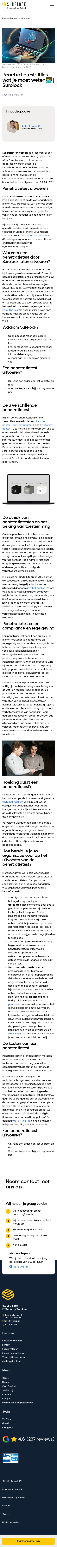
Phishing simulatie (11, 1361)
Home (5, 18)
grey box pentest (22, 425)
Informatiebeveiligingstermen (17, 1402)
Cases (5, 1377)
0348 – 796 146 (16, 1033)
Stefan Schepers (30, 64)
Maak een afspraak (28, 1541)
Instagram (7, 1427)
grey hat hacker (35, 588)
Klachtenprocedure (10, 1522)
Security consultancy (13, 1353)
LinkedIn (6, 1423)
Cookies (6, 1514)
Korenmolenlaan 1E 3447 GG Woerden (13, 1316)
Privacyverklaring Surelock (14, 1497)
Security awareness (12, 1340)
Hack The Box (10, 310)
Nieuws (13, 18)
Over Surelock (9, 1386)
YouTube (7, 1419)
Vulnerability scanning (13, 1357)
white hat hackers (12, 802)
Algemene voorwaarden (13, 1489)
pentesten (14, 1004)
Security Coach (10, 1348)
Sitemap (6, 1506)
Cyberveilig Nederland (38, 235)
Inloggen (6, 1398)
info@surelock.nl (12, 1321)
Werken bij (7, 1390)
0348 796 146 (20, 1266)
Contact (6, 1394)
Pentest (6, 1344)
